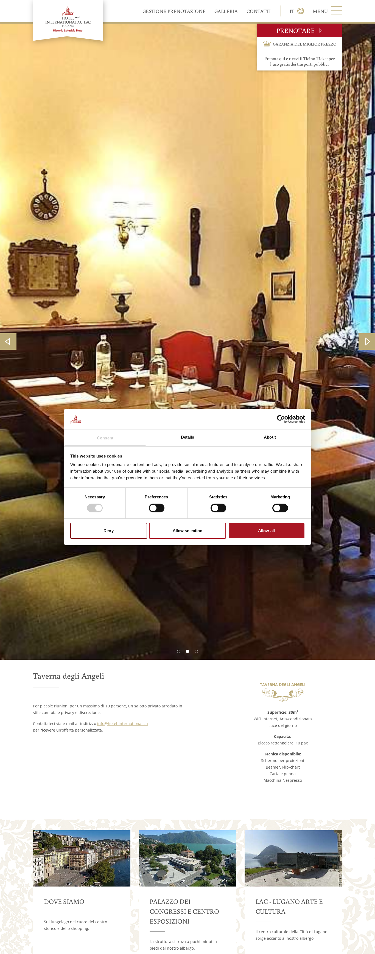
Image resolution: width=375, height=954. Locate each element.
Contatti (259, 11)
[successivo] (367, 341)
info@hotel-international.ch (122, 723)
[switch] (156, 508)
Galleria (226, 11)
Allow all (266, 531)
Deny (108, 531)
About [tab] (270, 437)
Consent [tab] (105, 438)
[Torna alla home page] (68, 20)
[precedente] (8, 341)
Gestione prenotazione (174, 11)
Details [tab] (187, 437)
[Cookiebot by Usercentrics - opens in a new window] (281, 419)
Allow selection (188, 531)
